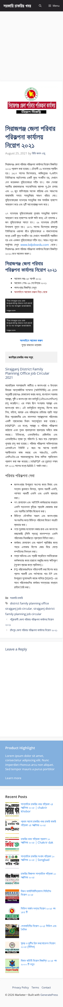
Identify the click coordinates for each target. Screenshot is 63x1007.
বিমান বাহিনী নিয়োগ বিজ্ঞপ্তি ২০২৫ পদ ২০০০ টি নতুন (39, 962)
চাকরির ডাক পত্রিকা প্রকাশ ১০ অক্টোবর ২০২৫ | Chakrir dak (37, 840)
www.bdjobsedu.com (34, 245)
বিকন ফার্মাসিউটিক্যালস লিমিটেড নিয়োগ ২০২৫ (36, 893)
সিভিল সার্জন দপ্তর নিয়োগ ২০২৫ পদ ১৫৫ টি (38, 910)
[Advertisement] (31, 44)
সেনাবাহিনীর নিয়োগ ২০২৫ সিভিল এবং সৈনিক (39, 927)
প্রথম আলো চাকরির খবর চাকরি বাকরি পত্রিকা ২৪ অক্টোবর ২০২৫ (38, 823)
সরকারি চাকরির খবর (17, 6)
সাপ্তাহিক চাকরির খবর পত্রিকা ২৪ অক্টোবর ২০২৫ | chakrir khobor (37, 807)
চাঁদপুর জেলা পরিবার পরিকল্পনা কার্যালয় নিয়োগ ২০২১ (33, 630)
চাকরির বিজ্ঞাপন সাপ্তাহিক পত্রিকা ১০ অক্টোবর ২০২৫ (38, 875)
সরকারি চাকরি (16, 598)
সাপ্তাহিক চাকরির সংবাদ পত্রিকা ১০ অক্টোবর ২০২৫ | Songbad (38, 858)
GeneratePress (49, 994)
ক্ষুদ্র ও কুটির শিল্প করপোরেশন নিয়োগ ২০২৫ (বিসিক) (38, 945)
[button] (40, 5)
